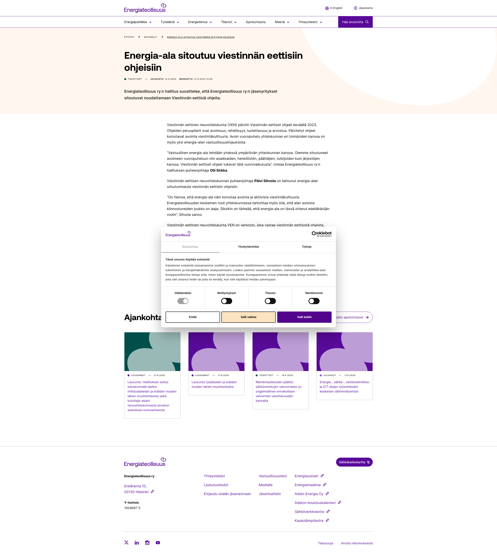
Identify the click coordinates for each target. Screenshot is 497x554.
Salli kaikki (304, 317)
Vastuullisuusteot (273, 476)
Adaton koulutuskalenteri (315, 503)
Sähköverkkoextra (309, 512)
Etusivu (129, 37)
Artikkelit (150, 37)
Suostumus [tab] (190, 247)
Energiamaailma (308, 485)
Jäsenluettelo (270, 494)
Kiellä (192, 317)
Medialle (266, 485)
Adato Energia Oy (309, 494)
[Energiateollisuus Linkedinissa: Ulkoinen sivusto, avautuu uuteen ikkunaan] (137, 542)
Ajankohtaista (256, 22)
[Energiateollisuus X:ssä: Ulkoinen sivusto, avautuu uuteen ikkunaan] (126, 542)
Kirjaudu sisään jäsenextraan (227, 494)
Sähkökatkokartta (352, 462)
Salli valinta (248, 317)
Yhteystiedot (214, 476)
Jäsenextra (366, 8)
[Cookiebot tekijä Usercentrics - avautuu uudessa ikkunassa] (315, 234)
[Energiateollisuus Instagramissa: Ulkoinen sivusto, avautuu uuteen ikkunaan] (147, 542)
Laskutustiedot (216, 485)
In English (336, 8)
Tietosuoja (325, 543)
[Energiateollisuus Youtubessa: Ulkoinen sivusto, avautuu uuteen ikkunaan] (158, 542)
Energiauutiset (306, 476)
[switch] (226, 301)
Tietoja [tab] (307, 247)
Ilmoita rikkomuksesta (357, 543)
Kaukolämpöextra (309, 521)
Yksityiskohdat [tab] (248, 247)
